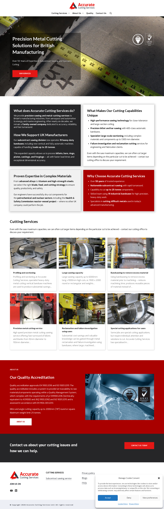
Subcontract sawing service (58, 478)
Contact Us (101, 13)
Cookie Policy (123, 504)
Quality (89, 13)
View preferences (150, 498)
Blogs (84, 478)
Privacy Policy (134, 504)
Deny (129, 498)
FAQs (84, 483)
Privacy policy (88, 473)
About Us (76, 13)
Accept (108, 498)
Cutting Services (59, 13)
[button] (159, 478)
